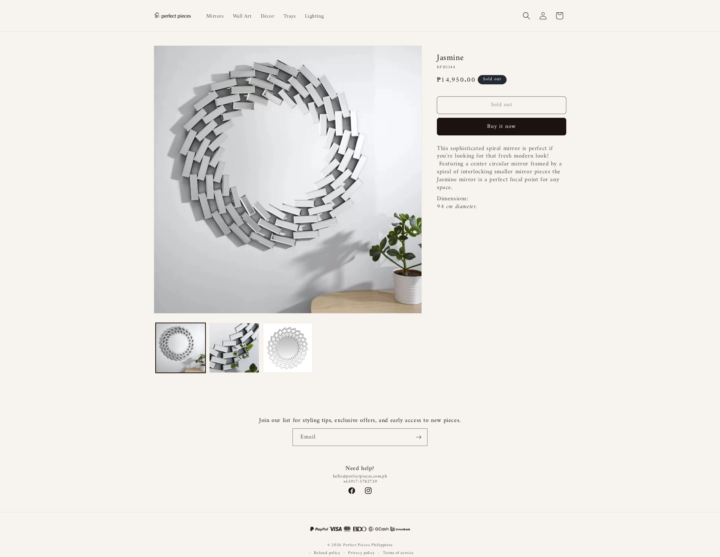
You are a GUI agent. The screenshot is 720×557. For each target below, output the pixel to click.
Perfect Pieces (356, 545)
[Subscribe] (419, 437)
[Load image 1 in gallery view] (181, 348)
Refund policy (327, 552)
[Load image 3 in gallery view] (288, 348)
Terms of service (398, 552)
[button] (526, 16)
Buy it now (501, 127)
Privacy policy (361, 552)
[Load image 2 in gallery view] (234, 348)
